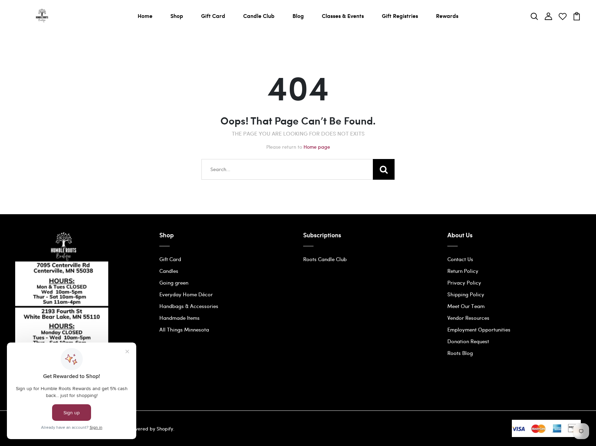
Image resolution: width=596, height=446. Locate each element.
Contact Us (460, 259)
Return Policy (462, 270)
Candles (168, 270)
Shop (176, 16)
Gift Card (213, 16)
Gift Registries (400, 16)
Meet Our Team (466, 306)
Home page (317, 146)
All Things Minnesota (184, 329)
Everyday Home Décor (186, 294)
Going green (173, 282)
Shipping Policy (465, 294)
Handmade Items (179, 317)
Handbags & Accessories (188, 306)
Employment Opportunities (478, 329)
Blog (298, 16)
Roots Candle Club (325, 259)
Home (145, 16)
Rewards (447, 16)
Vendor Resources (468, 317)
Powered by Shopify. (151, 428)
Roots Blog (460, 352)
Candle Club (259, 16)
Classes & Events (343, 16)
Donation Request (468, 341)
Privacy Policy (464, 282)
